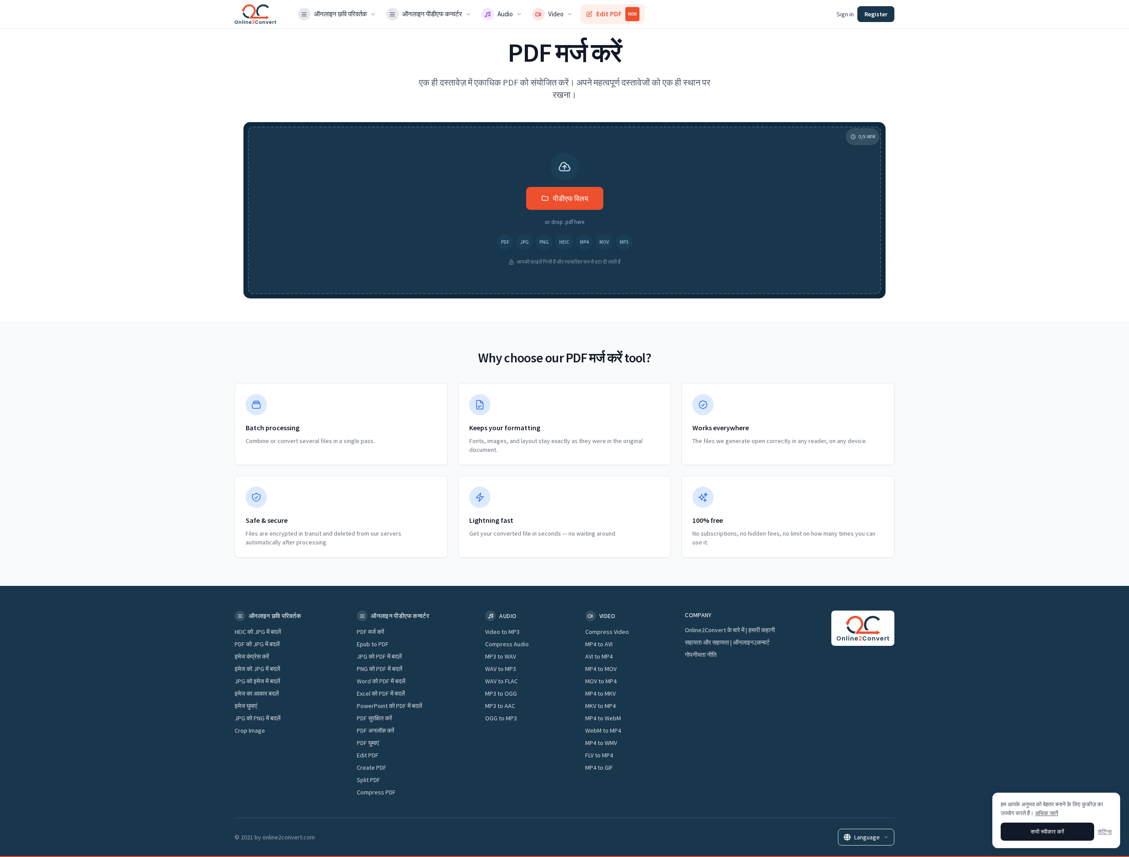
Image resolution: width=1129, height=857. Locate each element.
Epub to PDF (373, 644)
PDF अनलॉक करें (375, 730)
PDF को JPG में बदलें (257, 644)
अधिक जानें (1046, 813)
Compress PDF (376, 792)
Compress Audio (507, 644)
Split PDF (368, 780)
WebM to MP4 (603, 730)
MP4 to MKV (600, 693)
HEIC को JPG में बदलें (258, 632)
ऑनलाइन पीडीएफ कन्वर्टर (432, 14)
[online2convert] (255, 14)
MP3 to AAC (500, 706)
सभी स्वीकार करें (1047, 831)
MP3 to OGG (501, 693)
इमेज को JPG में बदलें (257, 669)
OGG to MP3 (501, 718)
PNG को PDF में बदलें (379, 669)
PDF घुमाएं (368, 743)
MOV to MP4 (601, 681)
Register (875, 14)
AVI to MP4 (599, 656)
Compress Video (607, 632)
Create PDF (371, 767)
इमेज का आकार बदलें (257, 693)
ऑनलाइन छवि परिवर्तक (340, 14)
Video (556, 14)
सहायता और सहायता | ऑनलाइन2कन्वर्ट (727, 642)
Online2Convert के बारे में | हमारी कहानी (730, 630)
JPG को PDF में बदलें (379, 656)
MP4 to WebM (603, 718)
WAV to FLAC (501, 681)
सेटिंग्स (1105, 831)
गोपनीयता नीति (701, 655)
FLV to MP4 (599, 755)
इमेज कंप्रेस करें (252, 656)
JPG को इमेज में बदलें (257, 681)
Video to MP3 (502, 632)
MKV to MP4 (600, 706)
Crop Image (250, 730)
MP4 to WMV (601, 743)
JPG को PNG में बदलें (257, 718)
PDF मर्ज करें (370, 632)
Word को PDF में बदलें (381, 681)
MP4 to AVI (599, 644)
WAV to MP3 (500, 669)
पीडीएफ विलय (570, 198)
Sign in (845, 14)
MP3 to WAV (500, 656)
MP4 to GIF (599, 767)
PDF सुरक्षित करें (374, 718)
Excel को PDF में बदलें (381, 693)
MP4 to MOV (601, 669)
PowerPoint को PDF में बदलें (389, 706)
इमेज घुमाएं (246, 706)
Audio (505, 14)
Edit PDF (616, 14)
